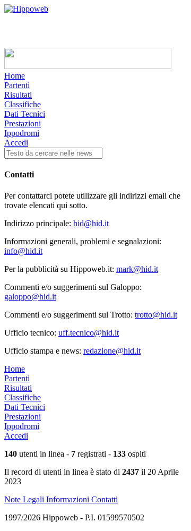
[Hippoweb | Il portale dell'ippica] (26, 8)
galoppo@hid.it (30, 296)
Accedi (16, 142)
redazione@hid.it (112, 350)
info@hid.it (23, 250)
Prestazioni (22, 123)
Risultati (18, 94)
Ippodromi (21, 133)
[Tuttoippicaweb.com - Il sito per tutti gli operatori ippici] (87, 66)
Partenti (17, 85)
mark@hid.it (137, 268)
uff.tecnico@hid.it (88, 332)
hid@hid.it (91, 223)
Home (14, 75)
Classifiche (22, 104)
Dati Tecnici (24, 113)
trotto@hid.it (156, 314)
